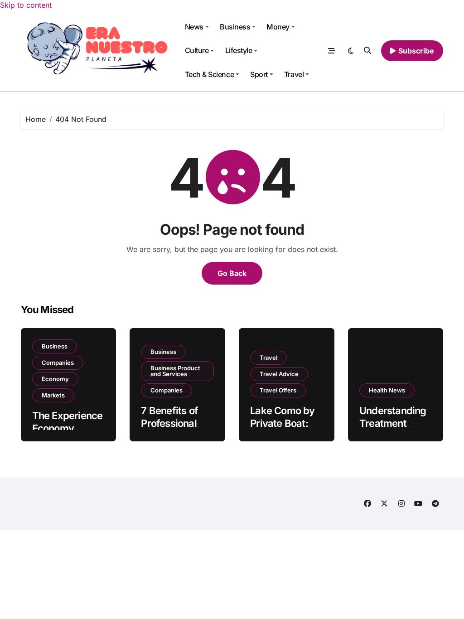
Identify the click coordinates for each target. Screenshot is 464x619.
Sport (259, 74)
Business (235, 26)
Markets (53, 395)
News (194, 26)
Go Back (232, 273)
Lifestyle (238, 50)
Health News (387, 390)
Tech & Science (209, 74)
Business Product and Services (175, 370)
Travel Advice (279, 373)
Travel (294, 74)
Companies (58, 362)
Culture (197, 50)
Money (278, 26)
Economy (55, 378)
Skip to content (26, 5)
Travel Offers (278, 390)
